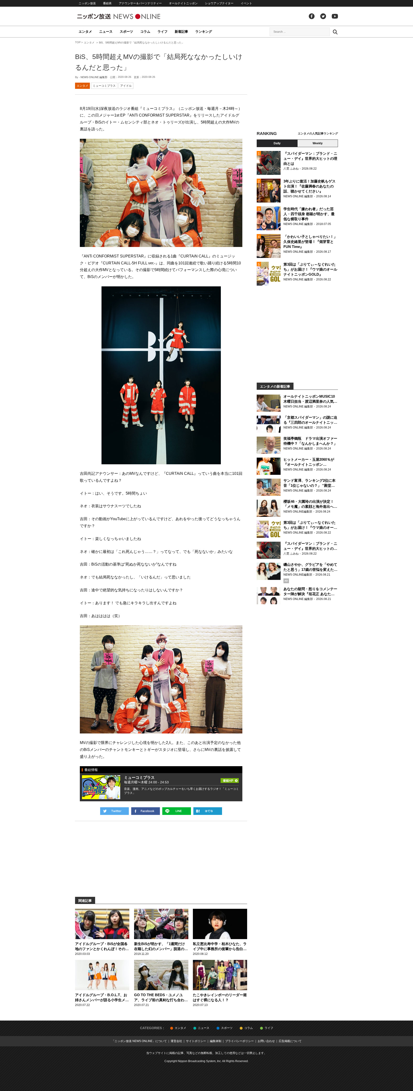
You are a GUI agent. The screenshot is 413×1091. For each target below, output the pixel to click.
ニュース (106, 31)
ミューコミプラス (104, 85)
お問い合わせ (266, 1041)
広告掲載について (290, 1041)
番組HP (230, 779)
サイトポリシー (196, 1041)
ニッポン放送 (87, 3)
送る (176, 811)
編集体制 (215, 1041)
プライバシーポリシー (239, 1041)
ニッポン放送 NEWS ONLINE (127, 16)
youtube (335, 16)
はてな (207, 811)
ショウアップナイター (219, 3)
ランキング (203, 31)
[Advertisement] (297, 84)
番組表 (107, 3)
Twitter (323, 16)
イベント (246, 3)
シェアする (145, 811)
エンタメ (85, 31)
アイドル (126, 85)
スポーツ (126, 31)
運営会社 (176, 1041)
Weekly (318, 143)
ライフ (163, 31)
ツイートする (114, 811)
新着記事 (181, 31)
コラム (145, 31)
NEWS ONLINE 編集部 (94, 77)
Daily (277, 143)
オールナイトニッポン (183, 3)
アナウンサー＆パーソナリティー (140, 3)
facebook (312, 16)
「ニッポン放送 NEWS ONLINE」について (139, 1041)
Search (335, 32)
